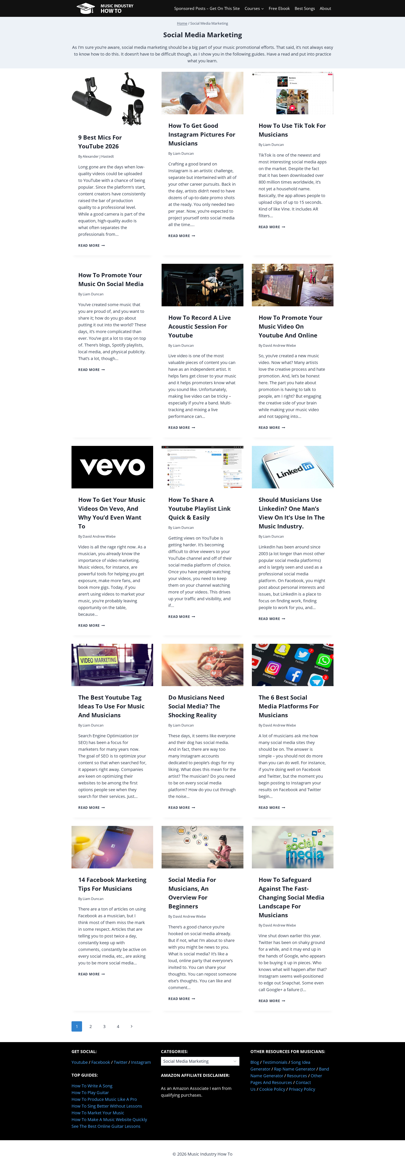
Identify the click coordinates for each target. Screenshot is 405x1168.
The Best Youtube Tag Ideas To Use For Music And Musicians (111, 706)
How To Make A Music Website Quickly (109, 1119)
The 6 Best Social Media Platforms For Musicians (289, 706)
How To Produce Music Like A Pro (104, 1099)
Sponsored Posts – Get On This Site (207, 8)
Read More (91, 245)
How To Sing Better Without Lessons (107, 1106)
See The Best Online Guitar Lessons (106, 1126)
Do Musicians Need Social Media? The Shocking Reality (196, 706)
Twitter (120, 1062)
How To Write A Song (92, 1086)
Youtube (80, 1062)
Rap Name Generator (294, 1069)
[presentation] (112, 99)
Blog (254, 1062)
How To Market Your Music (98, 1113)
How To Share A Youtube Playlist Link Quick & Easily (199, 508)
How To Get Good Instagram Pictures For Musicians (201, 134)
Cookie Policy (272, 1089)
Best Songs (305, 8)
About (325, 8)
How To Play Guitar (90, 1092)
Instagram (141, 1062)
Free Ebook (279, 8)
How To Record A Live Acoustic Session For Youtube (199, 326)
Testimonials (275, 1062)
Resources (297, 1076)
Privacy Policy (302, 1089)
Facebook (100, 1062)
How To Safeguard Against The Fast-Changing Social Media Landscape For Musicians (291, 897)
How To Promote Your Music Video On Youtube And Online (291, 326)
